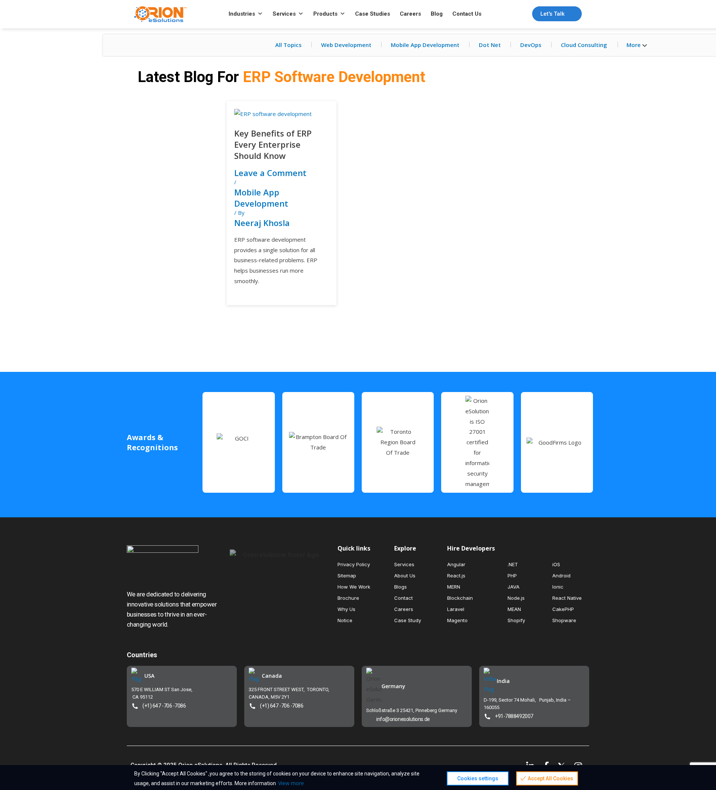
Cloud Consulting (584, 44)
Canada (272, 675)
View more (291, 783)
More (634, 44)
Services (284, 13)
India (503, 680)
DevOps (530, 44)
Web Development (346, 44)
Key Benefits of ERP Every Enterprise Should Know (273, 144)
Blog (437, 13)
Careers (410, 13)
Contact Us (466, 13)
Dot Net (490, 44)
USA (149, 675)
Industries (242, 13)
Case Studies (372, 13)
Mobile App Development (425, 44)
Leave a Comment (270, 172)
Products (325, 13)
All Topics (288, 44)
